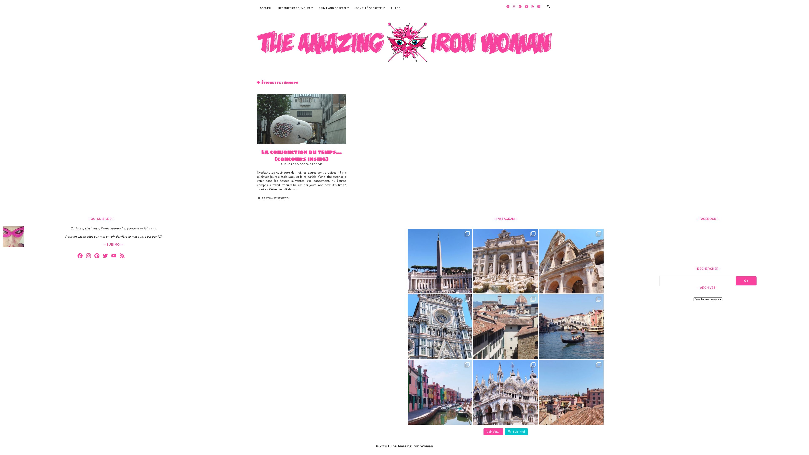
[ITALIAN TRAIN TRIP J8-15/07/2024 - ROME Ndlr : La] (505, 261)
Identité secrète (368, 8)
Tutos (395, 8)
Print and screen (332, 8)
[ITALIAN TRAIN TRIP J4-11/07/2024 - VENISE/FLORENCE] (571, 326)
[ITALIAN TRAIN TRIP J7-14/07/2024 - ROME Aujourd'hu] (571, 261)
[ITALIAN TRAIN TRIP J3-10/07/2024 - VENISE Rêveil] (440, 392)
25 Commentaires (275, 198)
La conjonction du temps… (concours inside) (301, 119)
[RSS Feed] (122, 256)
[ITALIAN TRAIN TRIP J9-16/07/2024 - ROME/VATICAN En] (440, 261)
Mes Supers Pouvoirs (294, 8)
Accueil (266, 8)
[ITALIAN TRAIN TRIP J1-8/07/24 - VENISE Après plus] (571, 392)
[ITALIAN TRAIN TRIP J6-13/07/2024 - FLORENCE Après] (440, 326)
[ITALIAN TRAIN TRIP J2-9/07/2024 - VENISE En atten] (505, 392)
